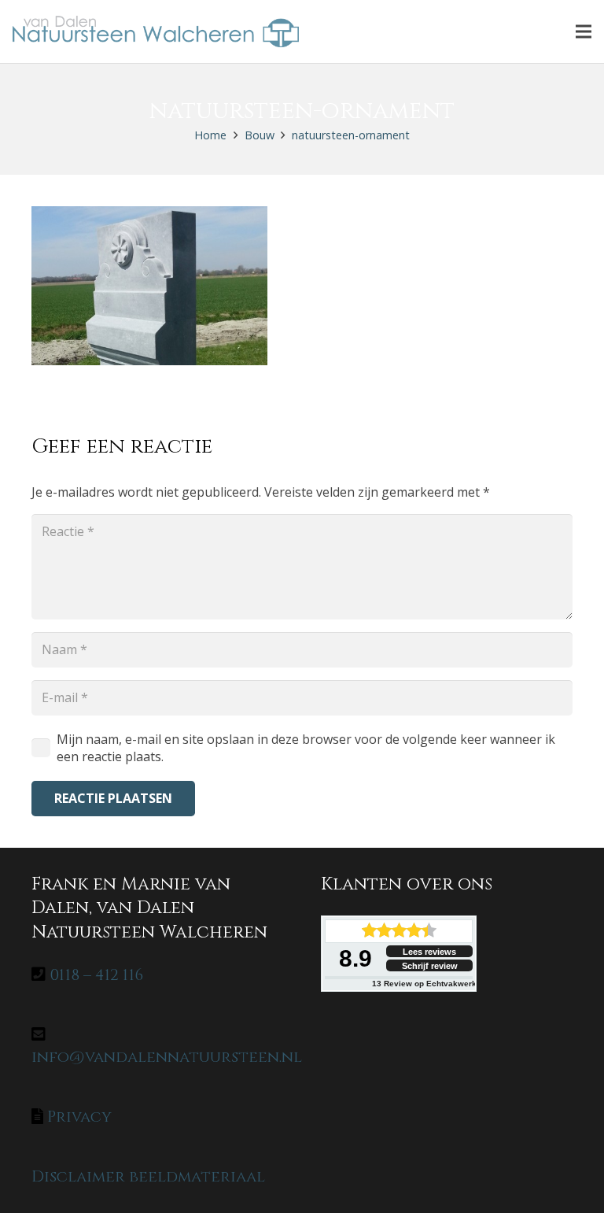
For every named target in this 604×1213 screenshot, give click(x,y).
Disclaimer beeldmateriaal (148, 1176)
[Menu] (583, 31)
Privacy (79, 1116)
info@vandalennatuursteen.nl (166, 1056)
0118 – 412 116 (96, 975)
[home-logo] (156, 31)
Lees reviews (429, 951)
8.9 (355, 958)
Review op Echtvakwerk (424, 983)
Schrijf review (430, 966)
